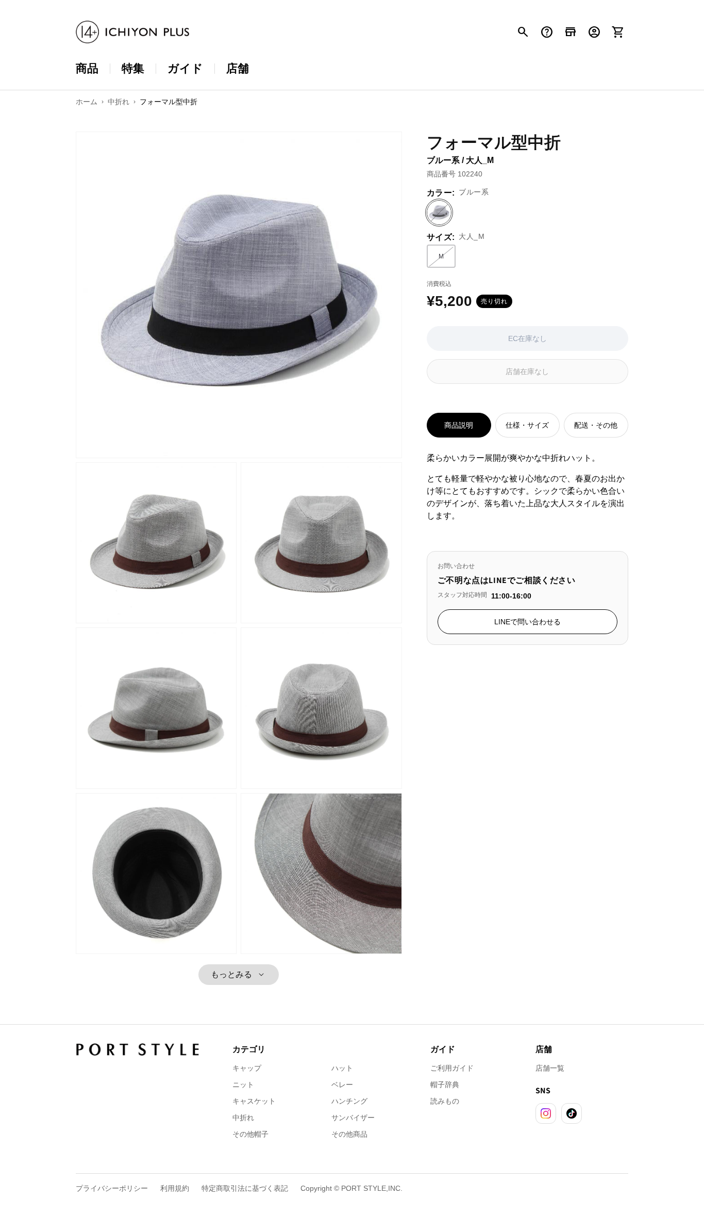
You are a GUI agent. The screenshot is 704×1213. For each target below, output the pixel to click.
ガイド (185, 68)
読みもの (444, 1101)
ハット (342, 1068)
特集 (133, 68)
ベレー (342, 1084)
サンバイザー (353, 1117)
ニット (243, 1084)
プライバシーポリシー (112, 1188)
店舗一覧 (549, 1068)
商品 (87, 68)
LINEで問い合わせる (527, 622)
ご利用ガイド (452, 1068)
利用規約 (174, 1188)
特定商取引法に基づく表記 (245, 1188)
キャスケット (254, 1101)
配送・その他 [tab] (595, 425)
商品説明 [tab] (458, 425)
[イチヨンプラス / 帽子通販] (132, 32)
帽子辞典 (444, 1084)
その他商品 (349, 1134)
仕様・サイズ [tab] (527, 425)
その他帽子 (250, 1134)
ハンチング (349, 1101)
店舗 (237, 68)
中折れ (243, 1117)
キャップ (246, 1068)
